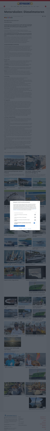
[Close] (38, 202)
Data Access (25, 228)
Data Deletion (20, 228)
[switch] (35, 214)
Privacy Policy (29, 228)
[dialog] (25, 215)
